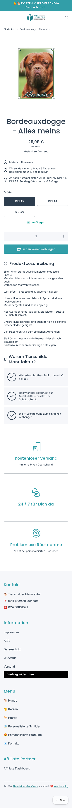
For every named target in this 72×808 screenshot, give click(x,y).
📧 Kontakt (11, 743)
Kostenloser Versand (36, 151)
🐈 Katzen (11, 709)
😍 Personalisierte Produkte (23, 735)
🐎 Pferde (10, 718)
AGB (7, 641)
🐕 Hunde (10, 700)
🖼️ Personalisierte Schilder (22, 726)
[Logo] (36, 17)
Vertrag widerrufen (20, 674)
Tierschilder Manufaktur (25, 786)
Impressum (11, 632)
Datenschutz (12, 649)
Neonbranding (61, 786)
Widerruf (10, 658)
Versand (9, 666)
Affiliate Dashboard (17, 768)
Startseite (9, 29)
